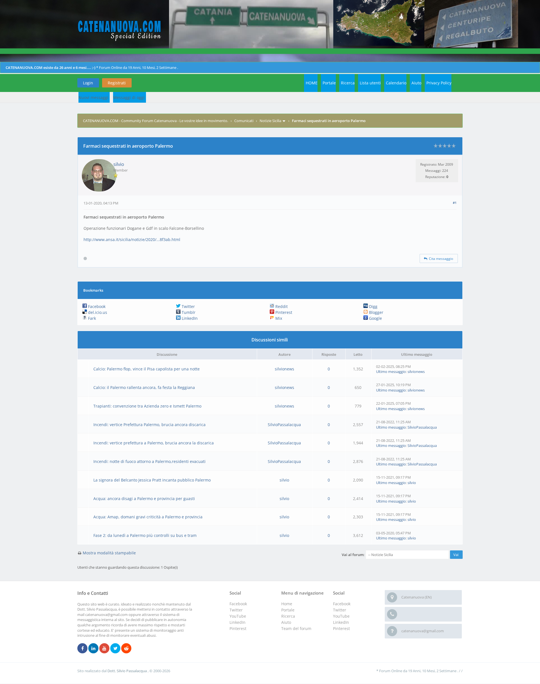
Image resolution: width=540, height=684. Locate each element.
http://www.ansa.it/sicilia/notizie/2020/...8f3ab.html (132, 239)
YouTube (341, 616)
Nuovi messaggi (93, 97)
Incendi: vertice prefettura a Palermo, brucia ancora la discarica (153, 443)
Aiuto (416, 83)
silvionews (284, 369)
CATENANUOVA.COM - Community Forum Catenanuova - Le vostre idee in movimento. (155, 120)
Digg (372, 306)
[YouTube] (104, 648)
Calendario (396, 83)
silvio (118, 164)
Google (375, 318)
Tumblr (188, 312)
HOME (312, 83)
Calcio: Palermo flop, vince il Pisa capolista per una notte (146, 369)
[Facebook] (82, 648)
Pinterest (283, 312)
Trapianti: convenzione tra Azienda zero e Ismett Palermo (147, 406)
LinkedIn (189, 318)
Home (286, 603)
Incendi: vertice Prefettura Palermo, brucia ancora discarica (149, 424)
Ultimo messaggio (391, 371)
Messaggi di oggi (129, 97)
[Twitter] (115, 648)
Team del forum (296, 628)
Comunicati (243, 120)
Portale (329, 83)
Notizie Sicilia (270, 120)
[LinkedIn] (93, 648)
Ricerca (348, 83)
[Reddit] (126, 648)
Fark (91, 318)
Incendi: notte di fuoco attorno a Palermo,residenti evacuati (149, 461)
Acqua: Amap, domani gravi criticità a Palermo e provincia (147, 516)
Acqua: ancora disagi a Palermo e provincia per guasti (144, 498)
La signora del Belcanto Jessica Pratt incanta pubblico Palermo (152, 480)
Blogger (375, 312)
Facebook (96, 306)
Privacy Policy (438, 83)
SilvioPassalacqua (284, 424)
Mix (278, 318)
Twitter (188, 306)
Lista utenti (370, 83)
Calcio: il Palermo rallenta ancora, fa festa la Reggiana (144, 387)
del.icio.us (97, 312)
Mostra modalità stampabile (109, 552)
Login (88, 83)
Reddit (281, 306)
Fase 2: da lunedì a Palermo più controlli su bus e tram (145, 535)
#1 (454, 203)
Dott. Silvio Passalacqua (127, 670)
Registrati (117, 83)
